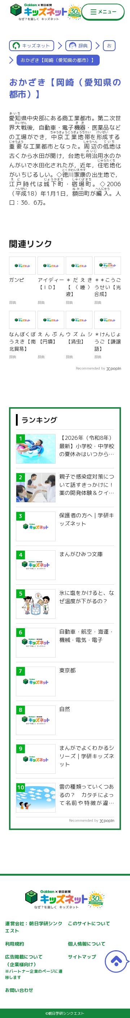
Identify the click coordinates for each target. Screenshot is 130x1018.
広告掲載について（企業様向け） (33, 967)
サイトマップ (82, 957)
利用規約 (14, 943)
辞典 (83, 45)
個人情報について (86, 943)
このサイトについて (89, 923)
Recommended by (90, 368)
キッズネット (36, 45)
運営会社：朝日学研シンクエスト (33, 927)
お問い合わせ (19, 990)
